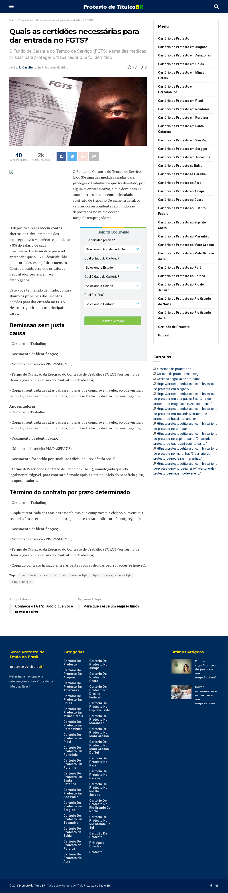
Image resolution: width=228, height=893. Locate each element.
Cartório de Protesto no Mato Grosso (186, 245)
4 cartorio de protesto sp (174, 369)
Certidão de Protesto (174, 327)
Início (12, 20)
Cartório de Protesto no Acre (179, 183)
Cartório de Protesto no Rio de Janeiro (181, 287)
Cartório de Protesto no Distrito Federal (182, 210)
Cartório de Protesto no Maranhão (184, 236)
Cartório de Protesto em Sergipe (182, 149)
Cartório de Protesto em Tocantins (184, 157)
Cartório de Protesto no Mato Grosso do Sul (186, 256)
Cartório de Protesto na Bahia (180, 165)
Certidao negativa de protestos (178, 379)
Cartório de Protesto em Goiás (181, 64)
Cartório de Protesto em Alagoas (183, 47)
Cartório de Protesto (173, 38)
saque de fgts (22, 581)
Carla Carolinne (25, 67)
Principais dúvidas (55, 67)
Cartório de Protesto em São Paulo (184, 140)
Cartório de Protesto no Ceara (180, 199)
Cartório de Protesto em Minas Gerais (181, 75)
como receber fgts (74, 575)
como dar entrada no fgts (38, 575)
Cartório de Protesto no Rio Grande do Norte (184, 301)
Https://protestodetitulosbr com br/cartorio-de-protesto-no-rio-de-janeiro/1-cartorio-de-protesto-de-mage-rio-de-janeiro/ (185, 468)
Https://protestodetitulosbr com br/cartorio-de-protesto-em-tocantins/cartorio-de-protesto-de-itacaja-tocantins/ (185, 413)
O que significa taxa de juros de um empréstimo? (206, 669)
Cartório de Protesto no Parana (181, 276)
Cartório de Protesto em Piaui (180, 101)
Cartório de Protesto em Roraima (183, 117)
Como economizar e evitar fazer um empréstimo (206, 695)
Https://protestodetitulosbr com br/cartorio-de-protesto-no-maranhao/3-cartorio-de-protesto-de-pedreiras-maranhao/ (185, 453)
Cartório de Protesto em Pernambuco (176, 89)
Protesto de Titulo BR (32, 885)
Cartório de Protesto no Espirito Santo (182, 225)
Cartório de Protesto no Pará (180, 267)
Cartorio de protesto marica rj (177, 374)
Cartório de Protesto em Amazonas (184, 55)
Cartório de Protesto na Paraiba (182, 174)
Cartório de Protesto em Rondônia (184, 109)
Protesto (164, 335)
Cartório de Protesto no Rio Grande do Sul (184, 315)
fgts (96, 575)
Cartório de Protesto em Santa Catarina (181, 128)
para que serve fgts (118, 575)
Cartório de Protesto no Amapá (181, 191)
